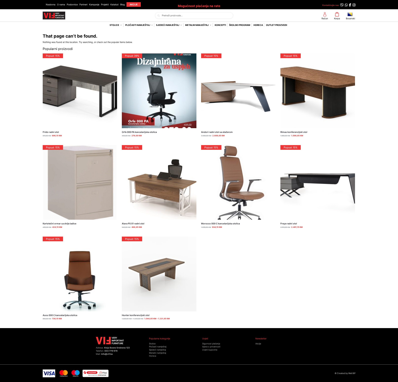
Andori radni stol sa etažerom (217, 132)
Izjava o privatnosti (211, 346)
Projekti (105, 4)
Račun (325, 18)
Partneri (83, 4)
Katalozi (114, 4)
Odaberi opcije (159, 325)
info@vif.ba (107, 354)
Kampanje (94, 4)
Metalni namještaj (157, 353)
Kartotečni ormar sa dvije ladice (59, 223)
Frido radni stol (51, 132)
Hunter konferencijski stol (136, 315)
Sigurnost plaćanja (211, 343)
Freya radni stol (288, 223)
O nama (61, 4)
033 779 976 (111, 351)
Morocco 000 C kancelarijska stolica (220, 223)
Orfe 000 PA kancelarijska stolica (139, 132)
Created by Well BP (346, 373)
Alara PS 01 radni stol (133, 223)
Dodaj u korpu (80, 142)
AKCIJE (134, 4)
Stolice (152, 343)
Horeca (152, 356)
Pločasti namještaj (157, 346)
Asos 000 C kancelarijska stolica (60, 315)
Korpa (337, 18)
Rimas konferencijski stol (293, 132)
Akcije (258, 343)
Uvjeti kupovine (209, 349)
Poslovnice (72, 4)
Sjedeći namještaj (157, 349)
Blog (122, 4)
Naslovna (50, 4)
